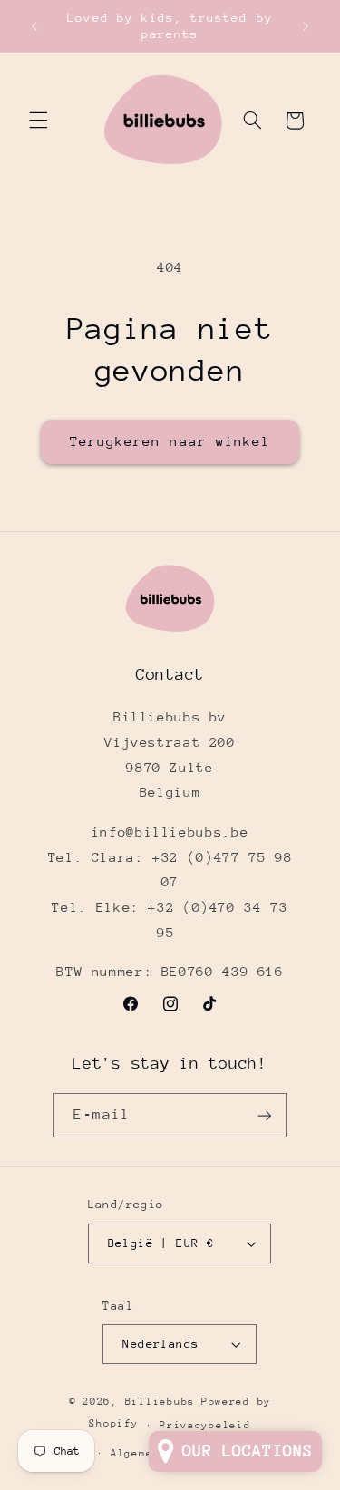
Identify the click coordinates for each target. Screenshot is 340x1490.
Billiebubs (160, 1402)
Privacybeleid (205, 1425)
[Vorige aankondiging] (34, 26)
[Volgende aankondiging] (305, 26)
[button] (38, 120)
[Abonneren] (264, 1115)
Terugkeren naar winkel (170, 441)
